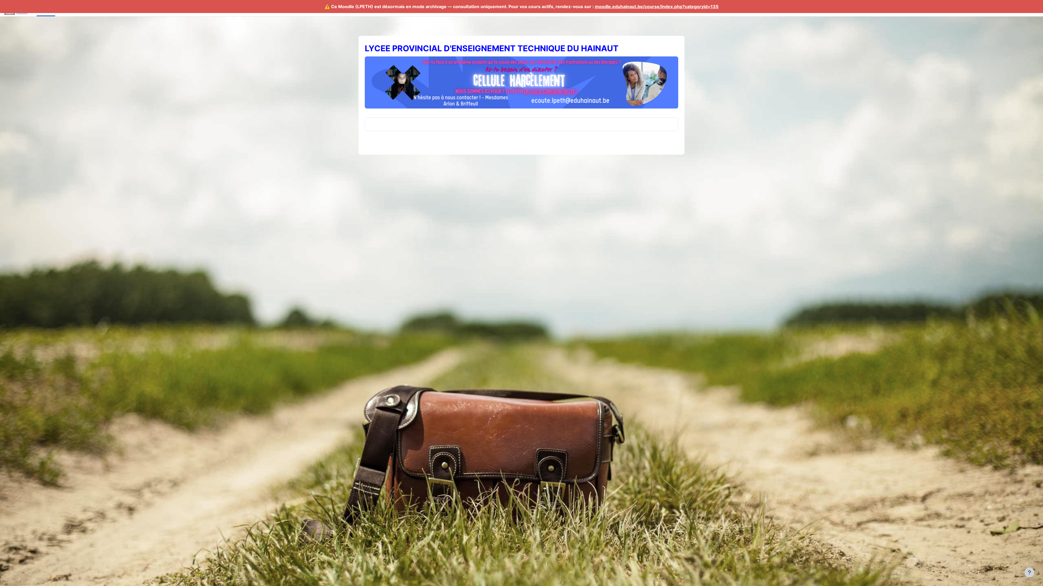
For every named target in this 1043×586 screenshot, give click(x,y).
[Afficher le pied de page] (1029, 572)
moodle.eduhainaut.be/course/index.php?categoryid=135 (656, 6)
